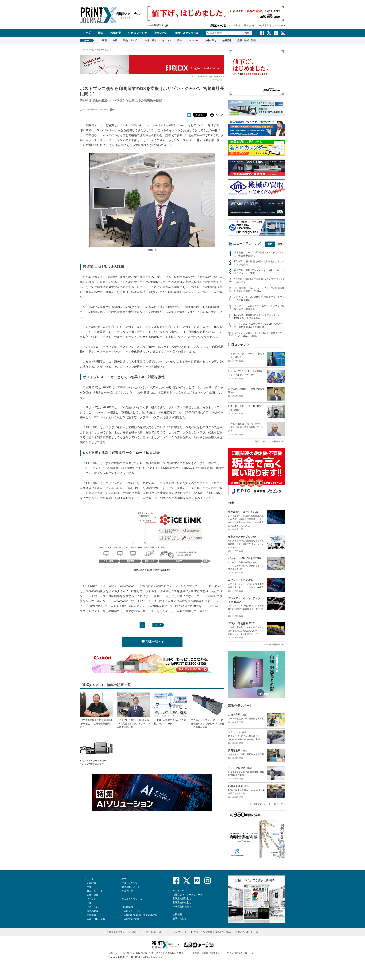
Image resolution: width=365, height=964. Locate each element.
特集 (100, 32)
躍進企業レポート (130, 887)
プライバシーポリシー (157, 932)
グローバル (193, 40)
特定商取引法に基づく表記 (217, 932)
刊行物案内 (263, 25)
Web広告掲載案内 (182, 906)
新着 (104, 40)
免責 (196, 932)
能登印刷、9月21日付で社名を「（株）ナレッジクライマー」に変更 (259, 272)
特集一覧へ (219, 80)
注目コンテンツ (137, 32)
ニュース (89, 879)
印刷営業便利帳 (132, 919)
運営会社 (136, 932)
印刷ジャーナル (132, 911)
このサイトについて (116, 932)
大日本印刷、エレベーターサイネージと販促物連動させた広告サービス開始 (259, 290)
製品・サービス (131, 40)
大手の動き (211, 40)
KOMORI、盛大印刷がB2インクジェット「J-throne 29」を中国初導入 (257, 316)
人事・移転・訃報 (246, 40)
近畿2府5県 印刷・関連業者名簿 (140, 915)
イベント (166, 40)
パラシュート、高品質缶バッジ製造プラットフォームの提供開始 (259, 298)
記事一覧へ (153, 641)
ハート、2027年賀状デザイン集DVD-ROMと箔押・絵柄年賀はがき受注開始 (258, 325)
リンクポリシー (181, 932)
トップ (87, 32)
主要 (115, 40)
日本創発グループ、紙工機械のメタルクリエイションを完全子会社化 (259, 254)
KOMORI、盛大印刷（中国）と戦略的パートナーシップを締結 (259, 263)
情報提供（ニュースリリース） (189, 894)
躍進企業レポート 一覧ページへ (269, 804)
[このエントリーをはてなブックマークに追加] (189, 114)
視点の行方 (160, 32)
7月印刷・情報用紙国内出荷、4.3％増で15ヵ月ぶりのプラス (259, 281)
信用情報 (227, 40)
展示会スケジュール (187, 32)
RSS (256, 932)
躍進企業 (115, 32)
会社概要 (233, 25)
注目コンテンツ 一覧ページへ (270, 441)
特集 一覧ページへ (275, 644)
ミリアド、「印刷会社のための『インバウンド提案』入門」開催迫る (259, 307)
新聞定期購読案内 (182, 898)
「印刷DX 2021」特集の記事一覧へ (209, 77)
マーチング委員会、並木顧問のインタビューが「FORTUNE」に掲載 (258, 334)
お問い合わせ (248, 25)
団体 (179, 40)
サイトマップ (279, 25)
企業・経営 (150, 40)
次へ (157, 624)
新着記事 (91, 883)
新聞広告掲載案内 (182, 902)
